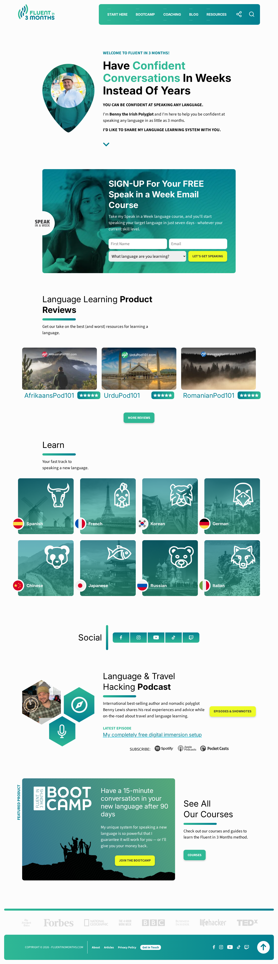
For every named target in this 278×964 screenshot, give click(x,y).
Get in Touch (150, 947)
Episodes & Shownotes (233, 711)
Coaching (172, 14)
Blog (193, 14)
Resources (217, 14)
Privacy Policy (127, 947)
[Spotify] (162, 749)
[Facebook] (121, 637)
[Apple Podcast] (185, 749)
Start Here (117, 14)
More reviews (139, 417)
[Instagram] (138, 637)
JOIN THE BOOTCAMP (135, 860)
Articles (109, 947)
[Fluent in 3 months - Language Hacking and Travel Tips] (36, 13)
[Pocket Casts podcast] (212, 749)
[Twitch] (191, 637)
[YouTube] (156, 637)
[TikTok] (173, 637)
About (96, 947)
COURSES (195, 855)
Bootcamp (145, 14)
